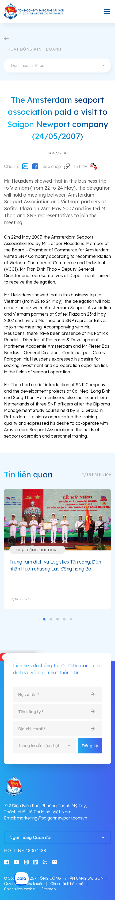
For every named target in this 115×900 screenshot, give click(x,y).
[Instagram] (26, 862)
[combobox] (57, 65)
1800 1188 (36, 850)
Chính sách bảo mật (67, 883)
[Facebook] (35, 166)
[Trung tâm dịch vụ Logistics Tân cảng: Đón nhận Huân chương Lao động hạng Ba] (57, 519)
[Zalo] (25, 166)
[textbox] (57, 65)
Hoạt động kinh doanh (38, 550)
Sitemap (48, 889)
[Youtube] (16, 862)
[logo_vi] (34, 11)
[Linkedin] (35, 862)
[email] (54, 862)
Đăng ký (90, 745)
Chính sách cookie (19, 889)
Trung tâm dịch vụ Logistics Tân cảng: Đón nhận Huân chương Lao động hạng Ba (55, 565)
